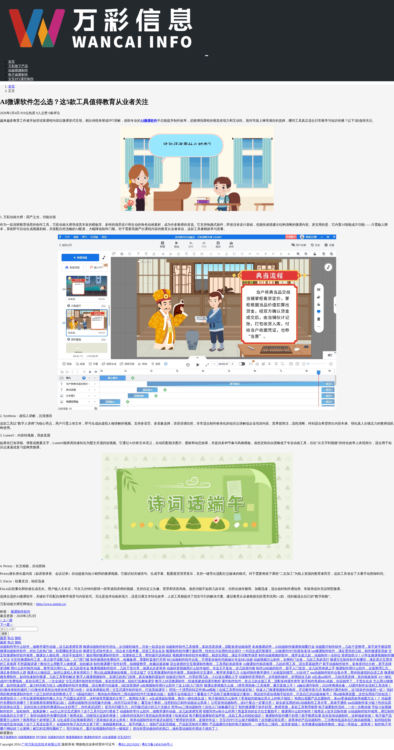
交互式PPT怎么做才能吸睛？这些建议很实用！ (253, 720)
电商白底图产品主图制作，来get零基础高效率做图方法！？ (337, 698)
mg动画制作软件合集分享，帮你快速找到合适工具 (346, 672)
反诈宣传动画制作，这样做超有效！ (348, 715)
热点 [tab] (10, 638)
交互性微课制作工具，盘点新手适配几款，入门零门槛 (50, 659)
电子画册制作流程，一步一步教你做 (344, 707)
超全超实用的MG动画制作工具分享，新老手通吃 (311, 702)
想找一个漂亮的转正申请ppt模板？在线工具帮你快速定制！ (212, 690)
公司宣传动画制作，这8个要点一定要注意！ (243, 702)
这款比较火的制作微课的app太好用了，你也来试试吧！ (64, 707)
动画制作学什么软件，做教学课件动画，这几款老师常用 (41, 646)
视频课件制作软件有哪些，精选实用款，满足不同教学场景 (215, 655)
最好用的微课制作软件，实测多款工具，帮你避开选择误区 (129, 655)
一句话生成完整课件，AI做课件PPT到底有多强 (276, 651)
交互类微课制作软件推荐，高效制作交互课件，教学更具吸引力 (193, 672)
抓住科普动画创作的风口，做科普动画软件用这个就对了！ (175, 728)
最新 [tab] (3, 638)
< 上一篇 (6, 620)
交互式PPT (124, 737)
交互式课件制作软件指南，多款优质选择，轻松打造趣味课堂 (110, 681)
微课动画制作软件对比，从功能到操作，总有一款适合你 (124, 646)
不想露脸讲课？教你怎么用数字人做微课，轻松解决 (55, 664)
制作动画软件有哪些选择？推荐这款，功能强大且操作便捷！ (74, 715)
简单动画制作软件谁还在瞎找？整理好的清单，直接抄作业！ (174, 720)
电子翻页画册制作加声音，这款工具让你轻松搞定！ (227, 715)
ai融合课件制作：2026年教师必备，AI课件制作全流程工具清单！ (344, 685)
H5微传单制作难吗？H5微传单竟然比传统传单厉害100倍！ (42, 690)
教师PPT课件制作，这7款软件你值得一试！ (354, 690)
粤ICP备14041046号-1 (157, 744)
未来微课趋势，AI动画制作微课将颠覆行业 (283, 646)
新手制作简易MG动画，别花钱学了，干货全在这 (336, 681)
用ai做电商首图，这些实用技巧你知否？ (362, 694)
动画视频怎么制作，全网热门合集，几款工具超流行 (291, 659)
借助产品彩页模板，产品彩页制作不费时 (178, 724)
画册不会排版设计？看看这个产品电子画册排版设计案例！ (210, 694)
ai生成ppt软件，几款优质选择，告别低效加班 (344, 677)
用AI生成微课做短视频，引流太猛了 (120, 672)
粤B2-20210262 (129, 744)
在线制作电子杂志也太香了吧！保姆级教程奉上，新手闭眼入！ (103, 724)
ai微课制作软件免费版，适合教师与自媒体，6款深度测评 (98, 685)
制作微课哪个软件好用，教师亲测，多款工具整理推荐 (278, 707)
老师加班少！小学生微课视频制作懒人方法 (31, 698)
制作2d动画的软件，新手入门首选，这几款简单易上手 (295, 668)
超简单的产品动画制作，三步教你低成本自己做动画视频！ (331, 720)
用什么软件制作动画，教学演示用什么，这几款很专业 (50, 668)
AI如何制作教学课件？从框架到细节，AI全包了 (274, 672)
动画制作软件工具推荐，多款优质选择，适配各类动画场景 (208, 646)
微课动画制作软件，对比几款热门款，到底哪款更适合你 (41, 651)
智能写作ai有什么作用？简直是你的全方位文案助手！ (242, 711)
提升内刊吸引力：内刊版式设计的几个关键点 (138, 707)
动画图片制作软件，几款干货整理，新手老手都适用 (353, 646)
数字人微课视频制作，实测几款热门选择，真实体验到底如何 (120, 677)
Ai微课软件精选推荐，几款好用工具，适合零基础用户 (282, 664)
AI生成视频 (109, 737)
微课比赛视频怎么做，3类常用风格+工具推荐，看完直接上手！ (250, 685)
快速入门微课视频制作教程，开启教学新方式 (289, 690)
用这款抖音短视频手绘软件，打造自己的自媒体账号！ (293, 694)
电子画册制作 (18, 74)
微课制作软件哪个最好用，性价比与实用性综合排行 (203, 651)
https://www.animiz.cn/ (51, 604)
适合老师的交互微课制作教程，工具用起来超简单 (206, 664)
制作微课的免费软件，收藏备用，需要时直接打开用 (128, 659)
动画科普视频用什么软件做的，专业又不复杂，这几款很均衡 (211, 668)
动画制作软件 (56, 737)
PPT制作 (41, 737)
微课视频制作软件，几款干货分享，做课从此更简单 (128, 668)
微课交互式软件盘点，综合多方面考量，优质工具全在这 (124, 651)
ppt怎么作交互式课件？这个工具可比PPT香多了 (84, 711)
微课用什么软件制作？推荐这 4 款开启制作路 (314, 711)
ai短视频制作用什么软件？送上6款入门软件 (171, 685)
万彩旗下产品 (18, 66)
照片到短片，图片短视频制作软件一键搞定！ (99, 728)
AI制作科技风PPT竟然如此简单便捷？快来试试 (154, 715)
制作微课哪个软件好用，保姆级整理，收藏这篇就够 (131, 664)
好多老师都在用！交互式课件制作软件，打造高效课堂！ (127, 690)
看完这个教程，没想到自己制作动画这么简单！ (175, 702)
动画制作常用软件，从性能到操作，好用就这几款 (275, 677)
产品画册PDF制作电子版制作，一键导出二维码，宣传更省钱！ (255, 724)
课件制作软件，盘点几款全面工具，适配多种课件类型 (261, 681)
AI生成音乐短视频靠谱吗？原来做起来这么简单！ (93, 720)
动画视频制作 (18, 70)
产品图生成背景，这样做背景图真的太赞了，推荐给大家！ (106, 698)
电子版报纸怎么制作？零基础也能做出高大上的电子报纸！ (251, 698)
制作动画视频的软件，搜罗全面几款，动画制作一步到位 (300, 655)
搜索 (4, 633)
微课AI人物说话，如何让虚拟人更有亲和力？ (60, 672)
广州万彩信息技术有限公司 (41, 744)
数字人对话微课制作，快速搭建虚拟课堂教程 (188, 681)
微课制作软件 (20, 611)
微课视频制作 (74, 737)
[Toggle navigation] (206, 55)
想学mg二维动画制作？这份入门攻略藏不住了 (204, 707)
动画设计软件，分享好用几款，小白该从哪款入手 (202, 677)
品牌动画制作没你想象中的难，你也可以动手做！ (104, 702)
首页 (11, 61)
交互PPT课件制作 (21, 79)
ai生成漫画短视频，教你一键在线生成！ (178, 698)
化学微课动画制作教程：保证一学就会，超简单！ (338, 724)
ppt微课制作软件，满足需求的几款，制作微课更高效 (349, 651)
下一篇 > (6, 624)
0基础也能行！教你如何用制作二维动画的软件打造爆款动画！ (121, 694)
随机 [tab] (18, 638)
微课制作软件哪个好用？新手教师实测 (293, 715)
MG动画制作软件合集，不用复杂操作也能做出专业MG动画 (210, 659)
